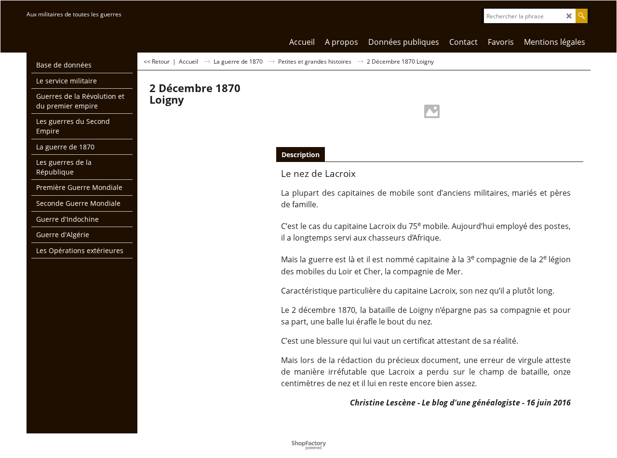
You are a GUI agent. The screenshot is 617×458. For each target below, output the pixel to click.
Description (301, 154)
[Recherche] (582, 16)
